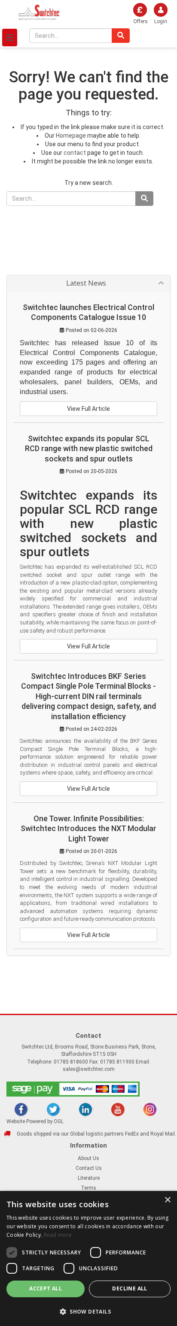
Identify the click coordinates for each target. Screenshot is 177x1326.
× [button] (167, 1200)
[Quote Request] (108, 12)
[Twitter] (53, 1109)
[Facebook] (21, 1109)
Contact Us (89, 1168)
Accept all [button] (45, 1288)
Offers (140, 21)
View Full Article (88, 408)
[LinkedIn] (85, 1109)
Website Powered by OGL (35, 1121)
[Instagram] (150, 1109)
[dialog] (88, 1258)
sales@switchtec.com (89, 1069)
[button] (88, 1311)
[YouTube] (117, 1109)
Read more (58, 1235)
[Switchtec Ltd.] (39, 12)
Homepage (71, 135)
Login (160, 21)
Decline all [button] (129, 1288)
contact (75, 152)
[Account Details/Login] (122, 12)
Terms (88, 1188)
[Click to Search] (121, 35)
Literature (89, 1178)
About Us (88, 1158)
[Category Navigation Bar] (9, 37)
